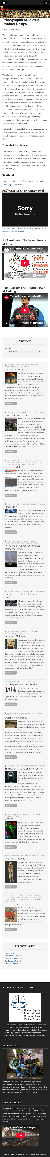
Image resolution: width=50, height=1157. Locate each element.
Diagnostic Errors (18, 462)
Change (9, 818)
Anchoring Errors (14, 460)
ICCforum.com (39, 1035)
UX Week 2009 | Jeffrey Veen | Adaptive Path (21, 228)
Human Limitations (14, 467)
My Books (15, 412)
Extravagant (11, 506)
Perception (9, 464)
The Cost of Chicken (12, 964)
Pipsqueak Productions (22, 1033)
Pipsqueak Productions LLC (15, 958)
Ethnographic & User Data (31, 631)
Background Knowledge (17, 896)
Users (31, 464)
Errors (28, 462)
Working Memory (38, 856)
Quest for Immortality (16, 717)
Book (9, 412)
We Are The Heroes (15, 369)
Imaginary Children (15, 636)
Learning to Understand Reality (21, 684)
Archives (8, 348)
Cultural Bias (10, 897)
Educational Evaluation (13, 956)
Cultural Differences (29, 365)
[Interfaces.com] (25, 11)
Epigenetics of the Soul (16, 415)
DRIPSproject (33, 1092)
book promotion (13, 365)
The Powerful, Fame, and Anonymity (23, 768)
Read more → (10, 403)
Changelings (11, 904)
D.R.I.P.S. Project (10, 953)
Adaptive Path (8, 231)
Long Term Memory (28, 541)
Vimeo (20, 231)
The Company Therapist (13, 961)
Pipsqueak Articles (21, 367)
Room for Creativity (15, 858)
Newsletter (9, 367)
